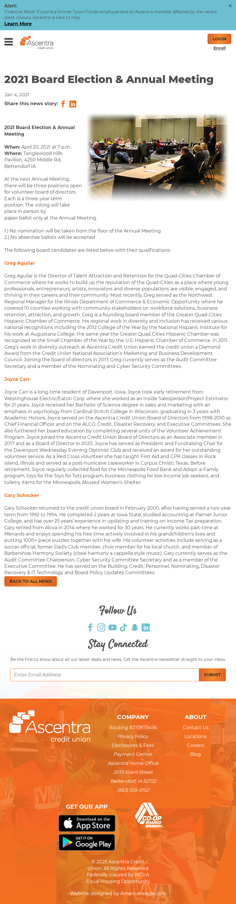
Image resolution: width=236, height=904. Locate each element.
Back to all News (30, 581)
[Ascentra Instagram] (101, 627)
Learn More (18, 24)
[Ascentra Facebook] (90, 627)
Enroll (220, 48)
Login (219, 38)
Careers (195, 745)
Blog (195, 754)
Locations (195, 736)
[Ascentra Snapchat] (135, 627)
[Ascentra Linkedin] (146, 627)
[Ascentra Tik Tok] (123, 627)
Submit (212, 674)
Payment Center (133, 754)
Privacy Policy (133, 736)
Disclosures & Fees (133, 745)
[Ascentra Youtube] (113, 627)
